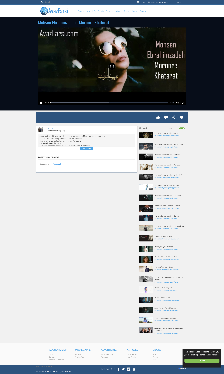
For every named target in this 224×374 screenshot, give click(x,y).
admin (50, 128)
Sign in (178, 2)
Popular (81, 11)
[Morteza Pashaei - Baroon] (146, 269)
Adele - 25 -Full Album (163, 236)
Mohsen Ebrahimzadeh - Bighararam (169, 145)
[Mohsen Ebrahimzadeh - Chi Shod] (146, 198)
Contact (51, 357)
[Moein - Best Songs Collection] (146, 320)
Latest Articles (132, 354)
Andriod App (79, 357)
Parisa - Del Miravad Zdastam (166, 257)
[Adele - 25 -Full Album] (146, 238)
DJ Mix (101, 11)
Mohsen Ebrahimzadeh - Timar (166, 133)
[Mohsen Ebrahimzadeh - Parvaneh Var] (146, 228)
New (88, 11)
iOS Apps (78, 354)
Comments (44, 164)
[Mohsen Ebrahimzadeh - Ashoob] (146, 167)
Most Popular (131, 357)
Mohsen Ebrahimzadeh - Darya (167, 216)
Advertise (104, 357)
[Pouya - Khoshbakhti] (146, 300)
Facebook (57, 164)
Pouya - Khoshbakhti (162, 298)
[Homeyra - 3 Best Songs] (146, 249)
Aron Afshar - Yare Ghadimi (165, 308)
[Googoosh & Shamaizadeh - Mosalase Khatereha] (146, 330)
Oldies (127, 11)
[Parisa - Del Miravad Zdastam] (146, 259)
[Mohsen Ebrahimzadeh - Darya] (146, 218)
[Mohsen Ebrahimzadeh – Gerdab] (146, 157)
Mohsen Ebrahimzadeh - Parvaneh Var (169, 226)
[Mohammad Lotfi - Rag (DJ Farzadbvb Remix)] (146, 279)
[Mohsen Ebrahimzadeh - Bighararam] (146, 146)
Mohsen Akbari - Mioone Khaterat (167, 206)
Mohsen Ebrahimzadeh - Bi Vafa (167, 185)
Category (143, 11)
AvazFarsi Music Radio (159, 2)
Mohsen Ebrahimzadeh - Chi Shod (168, 196)
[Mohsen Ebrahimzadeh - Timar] (146, 135)
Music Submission (107, 354)
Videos (135, 11)
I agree (202, 361)
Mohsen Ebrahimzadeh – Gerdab (167, 155)
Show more (87, 148)
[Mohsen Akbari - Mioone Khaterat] (146, 208)
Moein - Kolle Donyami (163, 288)
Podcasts (109, 11)
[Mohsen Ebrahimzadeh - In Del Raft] (146, 177)
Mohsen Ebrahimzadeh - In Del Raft (168, 175)
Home (142, 2)
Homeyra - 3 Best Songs (164, 247)
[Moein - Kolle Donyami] (146, 289)
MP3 (94, 11)
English (183, 368)
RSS (128, 360)
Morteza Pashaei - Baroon (164, 267)
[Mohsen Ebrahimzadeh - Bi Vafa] (146, 187)
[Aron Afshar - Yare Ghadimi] (146, 310)
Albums (119, 11)
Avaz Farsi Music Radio (44, 366)
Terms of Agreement (56, 360)
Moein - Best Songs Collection (166, 318)
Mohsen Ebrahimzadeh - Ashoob (167, 165)
